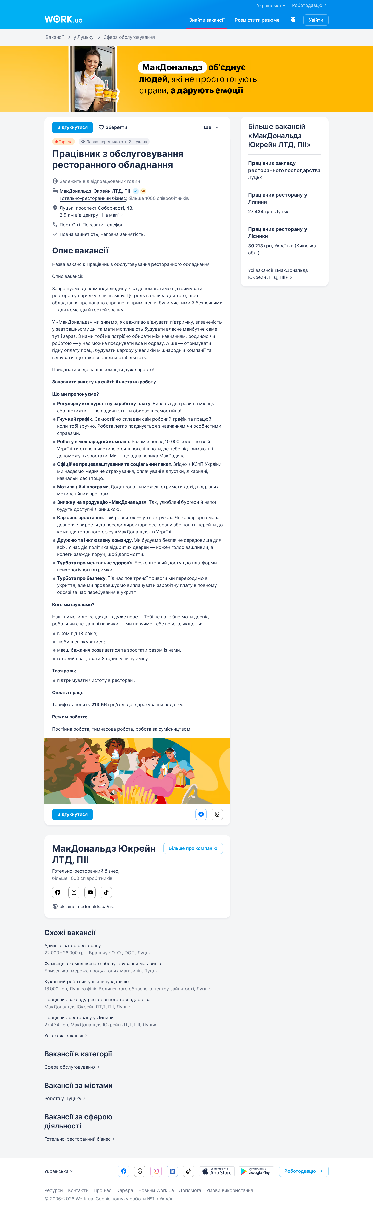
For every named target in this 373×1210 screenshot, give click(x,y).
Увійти (316, 20)
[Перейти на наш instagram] (156, 1171)
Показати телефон (102, 224)
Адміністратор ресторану (72, 945)
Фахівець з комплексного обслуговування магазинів (102, 963)
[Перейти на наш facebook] (123, 1171)
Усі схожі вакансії (63, 1035)
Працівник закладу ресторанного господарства (97, 999)
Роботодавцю (307, 5)
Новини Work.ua (156, 1190)
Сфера (70, 1067)
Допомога (190, 1190)
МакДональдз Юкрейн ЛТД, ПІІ (104, 854)
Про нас (102, 1190)
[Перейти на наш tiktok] (188, 1171)
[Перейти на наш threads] (139, 1171)
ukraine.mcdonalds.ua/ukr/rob (93, 906)
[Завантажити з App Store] (217, 1171)
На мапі (110, 215)
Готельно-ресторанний (77, 1139)
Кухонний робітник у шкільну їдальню (86, 981)
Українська (56, 1171)
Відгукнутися (72, 127)
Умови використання (229, 1190)
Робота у (62, 1098)
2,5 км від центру (79, 215)
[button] (292, 20)
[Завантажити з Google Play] (256, 1171)
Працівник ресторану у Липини (79, 1017)
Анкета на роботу (135, 381)
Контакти (78, 1190)
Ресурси (53, 1190)
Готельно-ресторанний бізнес (93, 198)
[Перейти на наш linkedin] (172, 1171)
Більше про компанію (193, 848)
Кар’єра (124, 1190)
